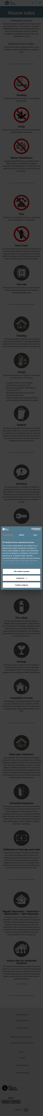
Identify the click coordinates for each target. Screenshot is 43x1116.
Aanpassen (20, 578)
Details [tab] (21, 535)
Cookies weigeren (21, 585)
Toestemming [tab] (8, 535)
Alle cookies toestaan (21, 571)
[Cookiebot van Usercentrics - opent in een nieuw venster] (31, 529)
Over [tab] (35, 535)
